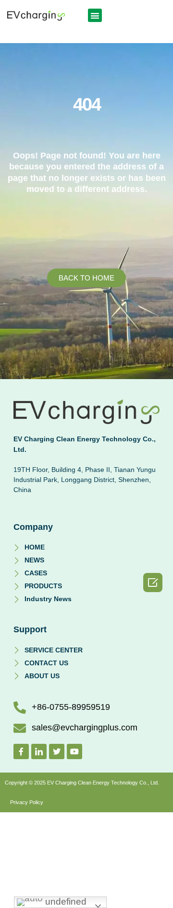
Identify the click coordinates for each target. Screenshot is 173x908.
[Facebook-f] (21, 751)
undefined (64, 902)
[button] (95, 15)
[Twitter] (56, 751)
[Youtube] (74, 751)
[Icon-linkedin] (39, 751)
